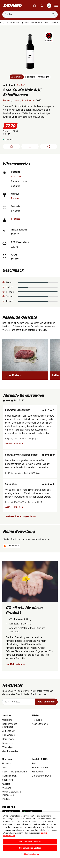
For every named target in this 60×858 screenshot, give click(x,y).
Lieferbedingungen (41, 776)
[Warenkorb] (42, 5)
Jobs (4, 767)
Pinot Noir (16, 176)
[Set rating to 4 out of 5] (12, 85)
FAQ (34, 763)
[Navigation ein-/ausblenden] (56, 5)
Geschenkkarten (10, 751)
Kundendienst (38, 772)
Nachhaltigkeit (9, 776)
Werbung (6, 788)
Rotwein (7, 100)
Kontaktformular (40, 767)
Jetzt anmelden (46, 702)
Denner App (8, 739)
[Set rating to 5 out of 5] (14, 85)
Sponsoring (7, 780)
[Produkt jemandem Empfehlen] (48, 146)
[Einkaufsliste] (34, 5)
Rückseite (30, 77)
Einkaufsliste (8, 735)
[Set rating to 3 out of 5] (9, 85)
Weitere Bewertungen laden (21, 516)
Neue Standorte (40, 724)
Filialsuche (37, 720)
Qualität (6, 784)
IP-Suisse (15, 219)
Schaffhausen (13, 23)
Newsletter (8, 743)
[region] (30, 835)
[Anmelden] (49, 5)
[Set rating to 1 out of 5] (4, 85)
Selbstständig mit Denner (15, 772)
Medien (6, 799)
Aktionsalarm (8, 731)
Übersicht (7, 720)
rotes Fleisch (13, 375)
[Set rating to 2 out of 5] (7, 85)
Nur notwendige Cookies (30, 848)
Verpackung (43, 77)
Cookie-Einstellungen (30, 854)
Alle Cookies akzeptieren (30, 842)
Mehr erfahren (17, 664)
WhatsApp (7, 747)
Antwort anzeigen (14, 443)
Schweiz (16, 100)
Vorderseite (17, 77)
